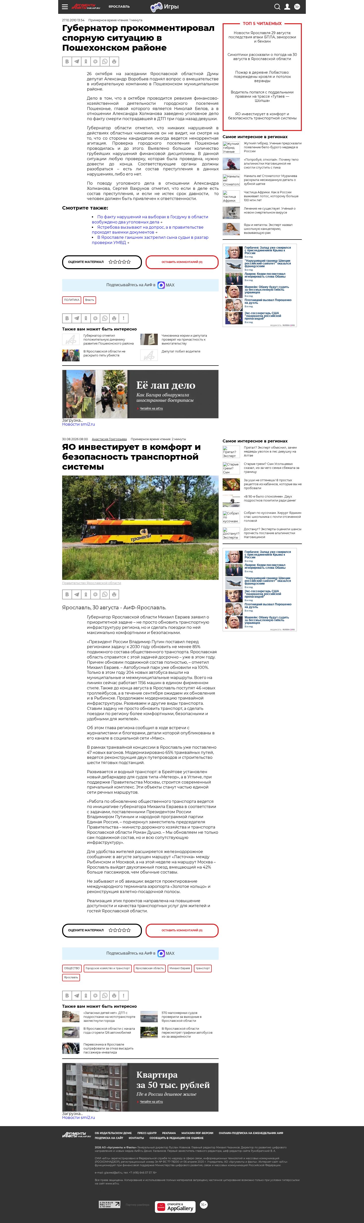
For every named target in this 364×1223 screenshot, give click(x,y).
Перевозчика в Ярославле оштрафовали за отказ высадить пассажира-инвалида (108, 1048)
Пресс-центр (146, 1133)
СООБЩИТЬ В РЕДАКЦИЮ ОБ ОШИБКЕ (177, 1138)
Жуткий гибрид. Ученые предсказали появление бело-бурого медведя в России (273, 147)
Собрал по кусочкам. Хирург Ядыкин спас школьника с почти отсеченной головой (272, 517)
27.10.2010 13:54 (73, 20)
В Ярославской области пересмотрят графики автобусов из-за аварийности (187, 1032)
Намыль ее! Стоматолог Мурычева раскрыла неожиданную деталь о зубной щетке (270, 180)
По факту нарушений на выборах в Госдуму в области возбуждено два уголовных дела (150, 219)
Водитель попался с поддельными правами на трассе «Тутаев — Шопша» (262, 96)
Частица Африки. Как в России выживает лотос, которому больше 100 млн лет (271, 196)
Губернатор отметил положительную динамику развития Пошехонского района (108, 339)
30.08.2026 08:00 (75, 439)
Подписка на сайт (109, 1138)
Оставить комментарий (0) (182, 262)
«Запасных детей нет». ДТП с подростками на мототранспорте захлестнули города (109, 1017)
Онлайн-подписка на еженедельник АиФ (251, 1133)
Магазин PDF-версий (197, 1133)
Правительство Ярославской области (91, 583)
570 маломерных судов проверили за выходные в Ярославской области (182, 1017)
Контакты (136, 1138)
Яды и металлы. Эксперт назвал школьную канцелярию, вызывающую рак (268, 229)
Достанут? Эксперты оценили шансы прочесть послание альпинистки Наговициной (272, 533)
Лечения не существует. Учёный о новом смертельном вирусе (270, 210)
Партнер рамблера (137, 1204)
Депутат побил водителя (181, 351)
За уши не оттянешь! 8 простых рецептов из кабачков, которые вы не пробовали (273, 484)
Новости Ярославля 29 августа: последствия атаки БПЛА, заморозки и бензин (262, 37)
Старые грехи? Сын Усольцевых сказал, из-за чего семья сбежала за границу (271, 468)
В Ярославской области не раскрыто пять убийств (104, 353)
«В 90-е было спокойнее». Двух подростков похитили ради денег (270, 498)
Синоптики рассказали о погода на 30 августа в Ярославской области (262, 57)
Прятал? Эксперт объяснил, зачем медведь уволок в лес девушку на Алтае (270, 451)
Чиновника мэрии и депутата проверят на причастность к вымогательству (184, 339)
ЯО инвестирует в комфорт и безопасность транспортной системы (262, 116)
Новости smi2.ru (78, 424)
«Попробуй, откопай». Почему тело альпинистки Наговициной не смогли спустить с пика (271, 163)
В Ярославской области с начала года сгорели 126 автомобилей (109, 1030)
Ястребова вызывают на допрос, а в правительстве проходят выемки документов (148, 230)
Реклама (169, 1133)
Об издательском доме (113, 1133)
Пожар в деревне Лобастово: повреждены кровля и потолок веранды (262, 76)
